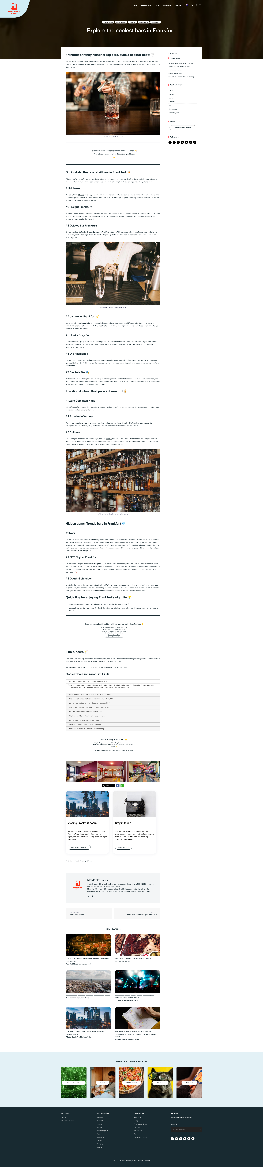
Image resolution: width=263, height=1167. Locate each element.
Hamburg (138, 1034)
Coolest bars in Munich (176, 73)
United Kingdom (173, 113)
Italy (169, 105)
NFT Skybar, (96, 564)
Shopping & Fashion (140, 1137)
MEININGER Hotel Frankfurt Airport (103, 745)
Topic (157, 5)
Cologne (141, 1031)
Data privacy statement (68, 1121)
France (170, 98)
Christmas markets (73, 958)
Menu (200, 5)
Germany (133, 22)
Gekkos (96, 232)
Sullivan (109, 439)
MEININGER (155, 22)
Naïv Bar (91, 540)
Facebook (92, 896)
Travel (107, 995)
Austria (170, 90)
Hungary (100, 1144)
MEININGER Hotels (97, 880)
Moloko (81, 195)
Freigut (88, 213)
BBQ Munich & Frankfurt (124, 961)
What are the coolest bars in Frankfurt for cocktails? (88, 681)
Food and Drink (92, 861)
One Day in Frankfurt (114, 635)
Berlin (133, 995)
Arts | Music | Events (122, 995)
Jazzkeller (86, 323)
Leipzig (153, 1034)
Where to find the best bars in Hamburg (181, 77)
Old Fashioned (88, 360)
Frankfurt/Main (121, 22)
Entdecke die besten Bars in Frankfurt (180, 63)
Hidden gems (143, 22)
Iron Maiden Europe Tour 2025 (126, 1000)
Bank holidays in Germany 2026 (127, 1040)
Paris (125, 997)
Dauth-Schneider (96, 591)
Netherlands (172, 109)
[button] (108, 785)
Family (136, 1121)
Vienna (130, 997)
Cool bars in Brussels (175, 70)
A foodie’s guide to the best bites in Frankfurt (114, 627)
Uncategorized (71, 961)
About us (63, 1117)
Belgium (100, 1117)
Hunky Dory (116, 342)
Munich (148, 958)
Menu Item (170, 142)
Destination (146, 5)
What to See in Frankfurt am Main (78, 1037)
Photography (99, 995)
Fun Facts (137, 1127)
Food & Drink (138, 1117)
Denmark (171, 94)
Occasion (167, 5)
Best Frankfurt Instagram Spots (114, 633)
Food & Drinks (108, 22)
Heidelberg (146, 1034)
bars (72, 861)
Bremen (139, 995)
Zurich (136, 997)
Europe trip (83, 861)
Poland (99, 1147)
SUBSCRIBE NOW (183, 128)
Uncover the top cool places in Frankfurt (114, 631)
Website (88, 896)
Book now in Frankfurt (79, 847)
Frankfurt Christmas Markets (114, 637)
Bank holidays (120, 1031)
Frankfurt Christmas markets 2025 (78, 964)
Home (135, 5)
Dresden (148, 1031)
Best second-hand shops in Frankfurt (114, 629)
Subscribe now (123, 847)
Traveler (178, 5)
